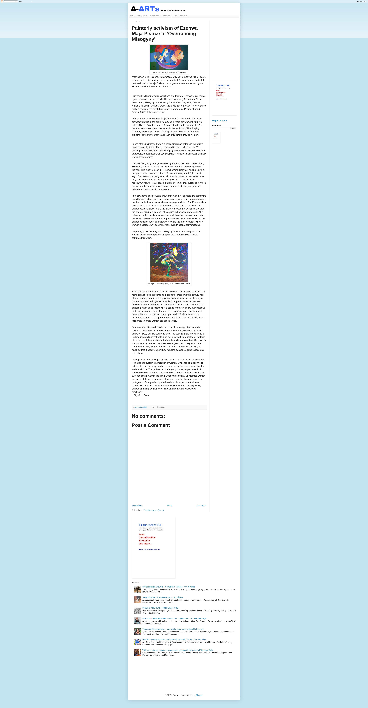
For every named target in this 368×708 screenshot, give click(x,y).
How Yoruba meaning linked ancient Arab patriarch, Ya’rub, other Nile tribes (174, 639)
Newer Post (137, 506)
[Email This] (157, 407)
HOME (132, 16)
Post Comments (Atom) (154, 510)
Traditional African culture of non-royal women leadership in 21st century (173, 629)
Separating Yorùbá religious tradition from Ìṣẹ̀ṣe (162, 597)
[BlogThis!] (158, 407)
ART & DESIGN (142, 16)
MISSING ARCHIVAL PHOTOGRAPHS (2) (160, 608)
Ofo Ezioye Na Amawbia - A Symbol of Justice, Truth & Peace (168, 587)
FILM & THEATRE (155, 16)
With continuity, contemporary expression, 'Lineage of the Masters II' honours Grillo (177, 650)
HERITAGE (166, 16)
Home (169, 506)
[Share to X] (160, 407)
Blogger (199, 695)
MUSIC (175, 16)
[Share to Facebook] (162, 407)
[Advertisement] (169, 487)
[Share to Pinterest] (164, 407)
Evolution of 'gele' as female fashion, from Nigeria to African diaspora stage (174, 618)
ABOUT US (183, 16)
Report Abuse (219, 120)
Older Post (201, 506)
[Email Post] (152, 407)
